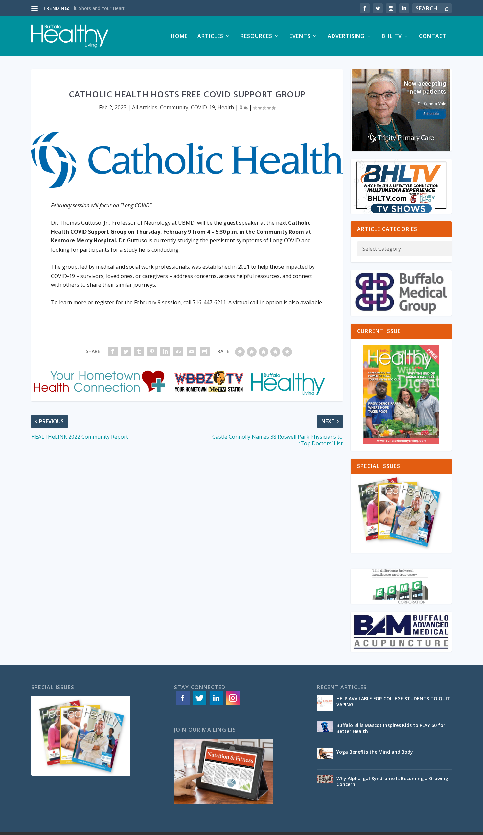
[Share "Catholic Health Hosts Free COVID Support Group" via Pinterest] (152, 351)
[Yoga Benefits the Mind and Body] (325, 756)
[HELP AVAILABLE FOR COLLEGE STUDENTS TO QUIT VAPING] (325, 703)
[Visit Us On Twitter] (199, 704)
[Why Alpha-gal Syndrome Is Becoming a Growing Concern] (325, 783)
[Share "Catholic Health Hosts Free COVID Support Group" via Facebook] (112, 351)
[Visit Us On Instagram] (232, 704)
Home (179, 37)
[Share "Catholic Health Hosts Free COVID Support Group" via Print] (204, 351)
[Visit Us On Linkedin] (216, 704)
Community (174, 107)
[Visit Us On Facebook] (182, 704)
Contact (433, 37)
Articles (210, 37)
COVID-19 (203, 107)
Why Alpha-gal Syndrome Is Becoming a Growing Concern (392, 781)
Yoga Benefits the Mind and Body (375, 752)
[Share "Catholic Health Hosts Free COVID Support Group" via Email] (191, 351)
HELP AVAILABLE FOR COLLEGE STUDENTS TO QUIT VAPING (393, 701)
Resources (256, 37)
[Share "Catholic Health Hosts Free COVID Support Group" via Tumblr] (139, 351)
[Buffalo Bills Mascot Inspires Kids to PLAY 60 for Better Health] (325, 729)
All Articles (144, 107)
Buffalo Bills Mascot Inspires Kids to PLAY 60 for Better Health (390, 728)
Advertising (346, 37)
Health (226, 107)
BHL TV (392, 37)
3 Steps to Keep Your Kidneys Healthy (111, 8)
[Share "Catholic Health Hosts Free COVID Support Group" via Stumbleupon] (178, 351)
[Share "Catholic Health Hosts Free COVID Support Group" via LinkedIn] (165, 351)
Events (299, 37)
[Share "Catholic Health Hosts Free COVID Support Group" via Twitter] (125, 351)
